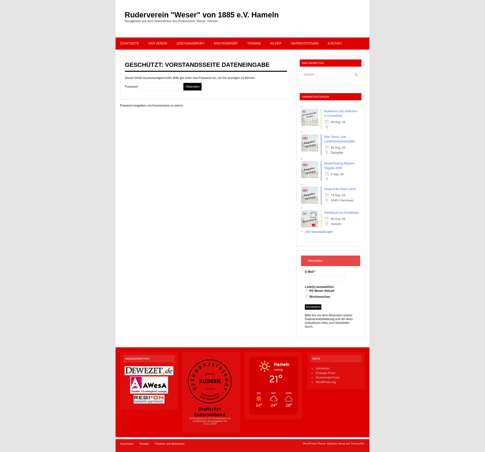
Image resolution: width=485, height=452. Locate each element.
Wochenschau (319, 296)
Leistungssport (191, 43)
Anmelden (323, 368)
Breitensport (226, 43)
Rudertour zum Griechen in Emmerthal (340, 113)
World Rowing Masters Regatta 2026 (339, 165)
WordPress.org (326, 382)
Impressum (127, 443)
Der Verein (157, 43)
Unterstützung (304, 43)
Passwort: (132, 86)
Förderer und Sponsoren (170, 443)
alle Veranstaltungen (319, 231)
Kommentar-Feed (327, 377)
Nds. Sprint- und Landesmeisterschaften (339, 138)
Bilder (276, 43)
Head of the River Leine (340, 189)
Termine (254, 43)
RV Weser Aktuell (321, 290)
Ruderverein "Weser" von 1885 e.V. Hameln (202, 15)
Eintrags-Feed (325, 373)
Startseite (129, 43)
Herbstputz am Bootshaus (341, 212)
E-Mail (310, 271)
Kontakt (335, 43)
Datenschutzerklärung (319, 319)
